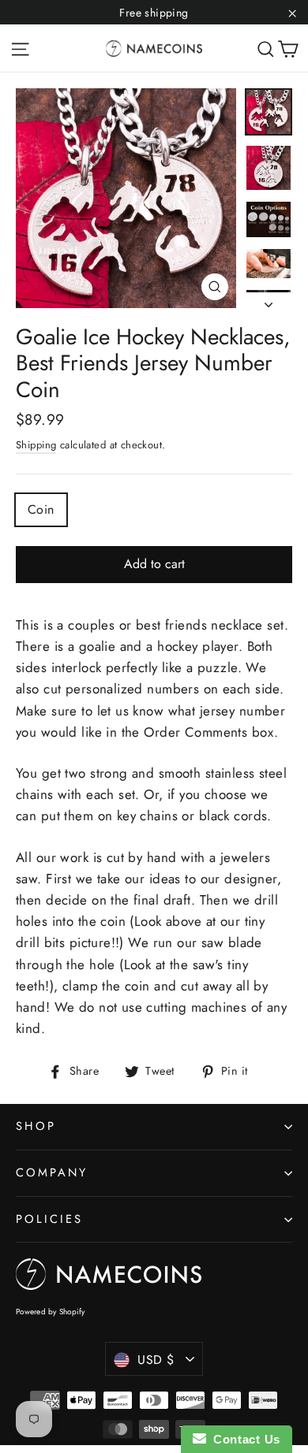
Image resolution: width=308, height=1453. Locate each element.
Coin (41, 509)
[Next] (268, 300)
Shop (36, 1126)
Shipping (36, 444)
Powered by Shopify (50, 1311)
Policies (49, 1219)
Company (52, 1172)
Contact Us (243, 1439)
